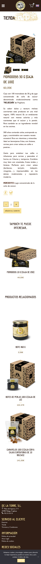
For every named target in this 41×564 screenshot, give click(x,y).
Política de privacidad (8, 536)
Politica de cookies (8, 541)
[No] (38, 557)
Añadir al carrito (12, 211)
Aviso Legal (5, 539)
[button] (34, 34)
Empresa (4, 522)
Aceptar (21, 560)
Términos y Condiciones (10, 527)
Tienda (4, 525)
